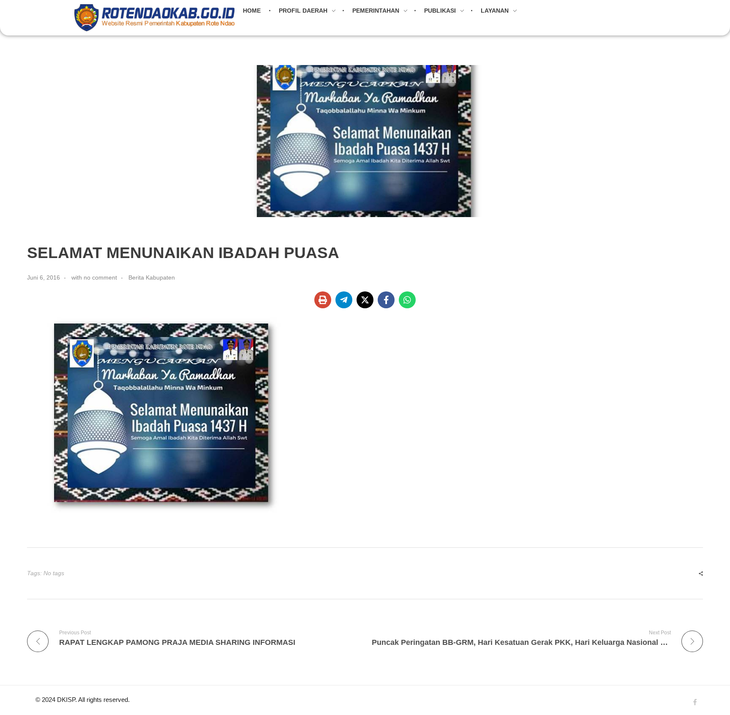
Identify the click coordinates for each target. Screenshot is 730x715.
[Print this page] (322, 299)
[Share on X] (365, 299)
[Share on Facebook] (386, 299)
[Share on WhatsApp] (407, 299)
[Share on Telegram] (343, 299)
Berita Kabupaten (151, 277)
